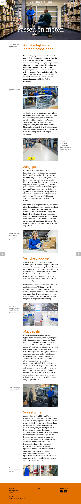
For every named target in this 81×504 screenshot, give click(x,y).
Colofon (39, 489)
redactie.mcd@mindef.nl (17, 498)
